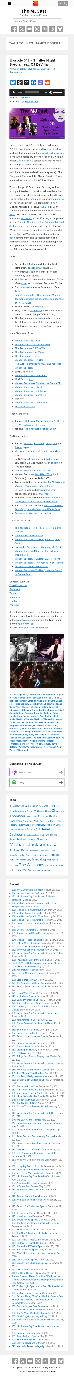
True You (44, 493)
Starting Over (48, 490)
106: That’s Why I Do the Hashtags (29, 1313)
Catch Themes (49, 1371)
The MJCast (33, 11)
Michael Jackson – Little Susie (31, 375)
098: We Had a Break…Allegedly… (29, 1346)
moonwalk (26, 218)
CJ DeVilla (22, 160)
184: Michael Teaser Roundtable (28, 940)
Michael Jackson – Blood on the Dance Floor (39, 383)
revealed (44, 206)
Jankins (60, 153)
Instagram (37, 29)
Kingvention (15, 839)
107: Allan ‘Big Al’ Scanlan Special (29, 1309)
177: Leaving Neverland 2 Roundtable (30, 973)
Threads (52, 29)
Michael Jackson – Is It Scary (30, 391)
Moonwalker (35, 851)
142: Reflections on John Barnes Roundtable (34, 1129)
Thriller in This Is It (25, 406)
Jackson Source (54, 825)
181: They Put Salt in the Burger (28, 949)
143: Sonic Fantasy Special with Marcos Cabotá (36, 1123)
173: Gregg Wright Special (25, 993)
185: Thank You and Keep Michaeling (30, 933)
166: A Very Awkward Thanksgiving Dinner (33, 1023)
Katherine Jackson (26, 716)
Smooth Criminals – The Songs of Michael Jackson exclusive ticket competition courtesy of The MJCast (39, 299)
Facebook (14, 29)
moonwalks (26, 287)
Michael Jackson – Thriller (29, 359)
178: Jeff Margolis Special (25, 969)
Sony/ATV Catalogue (50, 735)
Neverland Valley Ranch (20, 855)
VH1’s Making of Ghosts (32, 425)
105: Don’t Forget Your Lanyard (27, 1316)
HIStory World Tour (26, 825)
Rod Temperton (45, 728)
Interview (13, 710)
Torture (46, 744)
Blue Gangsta (22, 704)
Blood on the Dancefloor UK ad (31, 566)
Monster (39, 722)
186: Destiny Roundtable (24, 929)
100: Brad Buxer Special (24, 1339)
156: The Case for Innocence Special (30, 1069)
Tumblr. (13, 601)
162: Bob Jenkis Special (24, 1043)
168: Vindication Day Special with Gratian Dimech (36, 1013)
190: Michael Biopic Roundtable (27, 913)
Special (13, 738)
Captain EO (31, 811)
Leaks (24, 839)
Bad (27, 806)
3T (11, 805)
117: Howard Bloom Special (25, 1249)
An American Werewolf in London (33, 513)
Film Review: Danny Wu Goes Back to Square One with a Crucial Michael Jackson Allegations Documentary (37, 1299)
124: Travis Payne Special (25, 1219)
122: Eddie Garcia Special (25, 1229)
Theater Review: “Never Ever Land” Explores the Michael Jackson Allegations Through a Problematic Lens (37, 1279)
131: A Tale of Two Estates (25, 1186)
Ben (11, 701)
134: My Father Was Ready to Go (28, 1173)
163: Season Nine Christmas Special (30, 1036)
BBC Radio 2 (55, 698)
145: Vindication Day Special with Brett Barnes (35, 1113)
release (42, 318)
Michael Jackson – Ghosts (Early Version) (37, 558)
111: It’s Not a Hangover (24, 1273)
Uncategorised (48, 695)
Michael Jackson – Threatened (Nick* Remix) (39, 562)
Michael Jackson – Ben (27, 340)
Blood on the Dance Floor (42, 806)
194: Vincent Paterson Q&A (25, 893)
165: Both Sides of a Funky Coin (28, 1029)
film (31, 371)
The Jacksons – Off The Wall (30, 348)
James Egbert (57, 710)
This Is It (33, 741)
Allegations (18, 806)
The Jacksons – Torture (27, 356)
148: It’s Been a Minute (23, 1099)
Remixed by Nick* (18, 728)
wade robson (44, 870)
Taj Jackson (49, 859)
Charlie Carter (31, 817)
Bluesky (60, 29)
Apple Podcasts (30, 101)
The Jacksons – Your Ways (29, 352)
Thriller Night (36, 744)
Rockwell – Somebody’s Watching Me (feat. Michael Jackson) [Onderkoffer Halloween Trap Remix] (38, 551)
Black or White (35, 701)
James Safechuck (17, 830)
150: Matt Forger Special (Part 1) (28, 1093)
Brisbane (57, 704)
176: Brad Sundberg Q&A (24, 980)
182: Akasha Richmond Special (27, 946)
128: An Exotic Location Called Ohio (30, 1199)
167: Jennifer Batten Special (26, 1020)
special (55, 462)
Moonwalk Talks (46, 153)
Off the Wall (38, 725)
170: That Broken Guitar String (27, 1003)
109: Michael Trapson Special (26, 1293)
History (44, 707)
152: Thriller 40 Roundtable (25, 1086)
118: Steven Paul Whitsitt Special (28, 1246)
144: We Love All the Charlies (26, 1119)
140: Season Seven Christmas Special (31, 1143)
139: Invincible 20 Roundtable (26, 1149)
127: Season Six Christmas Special (29, 1206)
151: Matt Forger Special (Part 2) (28, 1089)
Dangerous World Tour (33, 821)
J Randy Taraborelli (39, 710)
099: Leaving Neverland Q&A (26, 1343)
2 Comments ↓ (24, 750)
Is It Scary (24, 710)
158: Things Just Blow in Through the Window (34, 1056)
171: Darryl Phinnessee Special (27, 1000)
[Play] (14, 92)
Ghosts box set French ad (29, 535)
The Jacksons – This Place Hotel (32, 344)
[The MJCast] (35, 3)
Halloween (35, 707)
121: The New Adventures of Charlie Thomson (34, 1233)
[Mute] (50, 92)
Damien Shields (48, 816)
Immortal (53, 707)
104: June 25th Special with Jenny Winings (33, 1319)
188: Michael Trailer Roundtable (27, 920)
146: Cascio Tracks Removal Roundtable (32, 1106)
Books (33, 704)
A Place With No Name (20, 698)
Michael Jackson (25, 722)
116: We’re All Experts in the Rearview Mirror (34, 1253)
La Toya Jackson (45, 716)
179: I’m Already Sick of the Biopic (29, 960)
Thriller (25, 744)
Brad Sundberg (17, 811)
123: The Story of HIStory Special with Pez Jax (35, 1223)
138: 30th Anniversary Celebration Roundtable (34, 1153)
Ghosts (25, 707)
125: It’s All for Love (22, 1216)
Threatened (15, 744)
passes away (35, 267)
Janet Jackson (16, 713)
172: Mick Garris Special (24, 996)
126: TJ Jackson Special (24, 1213)
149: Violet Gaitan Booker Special (28, 1096)
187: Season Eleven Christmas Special (31, 923)
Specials (23, 695)
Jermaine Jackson (43, 713)
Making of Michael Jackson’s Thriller (44, 421)
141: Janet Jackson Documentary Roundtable (34, 1136)
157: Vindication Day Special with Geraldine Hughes (38, 1063)
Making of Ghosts (24, 719)
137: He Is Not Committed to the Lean (31, 1159)
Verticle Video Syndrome (30, 747)
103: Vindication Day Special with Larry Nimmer (35, 1326)
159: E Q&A (18, 1053)
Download (25, 97)
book (12, 237)
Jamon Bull (44, 69)
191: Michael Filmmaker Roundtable (29, 909)
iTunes (58, 451)
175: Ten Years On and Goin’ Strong (30, 983)
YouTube (29, 29)
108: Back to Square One (24, 1306)
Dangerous (15, 820)
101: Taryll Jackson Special (25, 1336)
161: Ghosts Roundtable (24, 1046)
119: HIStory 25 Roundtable (25, 1243)
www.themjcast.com (23, 627)
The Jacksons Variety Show (41, 428)
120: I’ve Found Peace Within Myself (30, 1239)
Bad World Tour (40, 698)
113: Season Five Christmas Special (30, 1263)
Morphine (14, 725)
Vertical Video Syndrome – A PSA (33, 470)
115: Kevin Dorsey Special (25, 1259)
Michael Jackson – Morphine (30, 395)
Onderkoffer (51, 725)
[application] (37, 92)
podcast (54, 855)
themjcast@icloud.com (24, 620)
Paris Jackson (40, 855)
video (12, 214)
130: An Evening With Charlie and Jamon (32, 1189)
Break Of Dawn (44, 704)
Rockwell (32, 728)
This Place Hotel (46, 741)
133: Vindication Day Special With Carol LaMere (36, 1176)
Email (44, 29)
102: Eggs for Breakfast (23, 1333)
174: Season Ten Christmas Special (29, 986)
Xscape (52, 747)
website (28, 443)
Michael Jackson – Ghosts (29, 387)
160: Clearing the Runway (24, 1049)
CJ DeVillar (14, 707)
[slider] (58, 92)
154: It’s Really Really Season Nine (29, 1076)
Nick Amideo (26, 725)
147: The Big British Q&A (24, 1103)
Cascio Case (44, 811)
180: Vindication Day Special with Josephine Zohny (37, 953)
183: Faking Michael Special (26, 943)
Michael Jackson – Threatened (31, 402)
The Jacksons (24, 738)
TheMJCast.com (18, 585)
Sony (25, 735)
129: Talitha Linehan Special (26, 1196)
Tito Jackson (29, 870)
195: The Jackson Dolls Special (27, 889)
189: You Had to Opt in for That (27, 916)
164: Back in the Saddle (24, 1033)
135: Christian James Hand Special (29, 1169)
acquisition (34, 234)
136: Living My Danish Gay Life (27, 1166)
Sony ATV (34, 735)
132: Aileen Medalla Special (25, 1183)
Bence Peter (20, 701)
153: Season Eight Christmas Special (30, 1079)
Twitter (22, 29)
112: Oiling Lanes (20, 1269)
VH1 (46, 747)
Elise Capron (50, 821)
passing (59, 199)
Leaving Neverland (38, 839)
